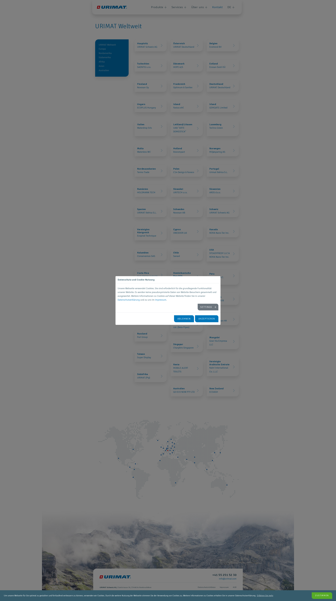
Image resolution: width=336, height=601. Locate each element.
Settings (206, 307)
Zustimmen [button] (322, 595)
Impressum (160, 299)
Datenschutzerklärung (129, 299)
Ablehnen (184, 318)
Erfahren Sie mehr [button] (265, 595)
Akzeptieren (206, 318)
